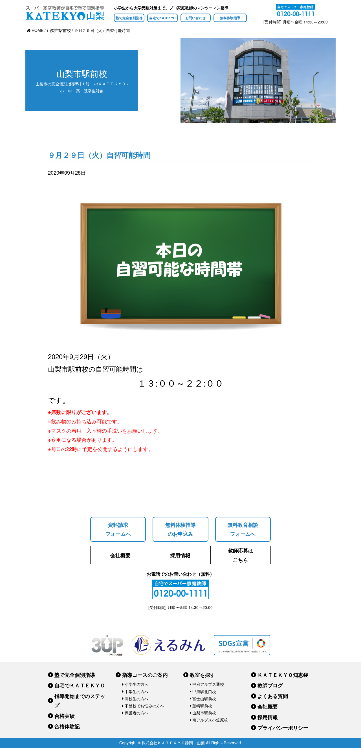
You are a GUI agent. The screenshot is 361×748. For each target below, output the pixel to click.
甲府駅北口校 (204, 691)
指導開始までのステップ (79, 700)
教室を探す (202, 674)
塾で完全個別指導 (129, 17)
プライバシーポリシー (282, 727)
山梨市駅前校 (204, 713)
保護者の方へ (136, 713)
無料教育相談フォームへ (243, 529)
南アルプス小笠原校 (210, 720)
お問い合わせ (195, 17)
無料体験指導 (230, 17)
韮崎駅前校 (202, 705)
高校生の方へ (136, 698)
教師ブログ (270, 685)
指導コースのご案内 (145, 674)
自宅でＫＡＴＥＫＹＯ (79, 685)
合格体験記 (67, 726)
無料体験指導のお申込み (180, 529)
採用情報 (180, 555)
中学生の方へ (136, 691)
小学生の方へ (136, 684)
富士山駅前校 (204, 698)
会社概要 (120, 555)
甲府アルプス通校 (208, 684)
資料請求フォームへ (118, 529)
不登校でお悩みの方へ (144, 705)
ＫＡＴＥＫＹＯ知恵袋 (282, 674)
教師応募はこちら (240, 555)
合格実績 (64, 715)
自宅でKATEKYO (162, 17)
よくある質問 (272, 696)
